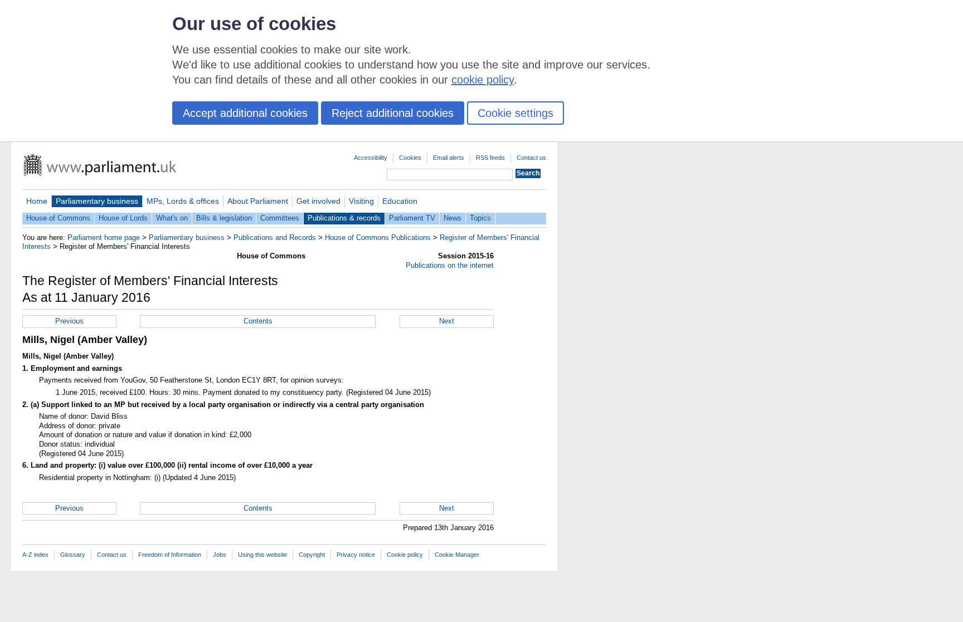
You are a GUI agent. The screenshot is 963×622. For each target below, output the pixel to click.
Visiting (361, 201)
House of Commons (58, 218)
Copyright (312, 554)
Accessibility (370, 157)
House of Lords (123, 218)
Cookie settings (515, 113)
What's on (172, 218)
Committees (279, 218)
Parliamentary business (97, 201)
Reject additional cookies (393, 113)
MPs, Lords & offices (183, 201)
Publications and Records (275, 237)
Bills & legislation (224, 218)
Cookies (410, 157)
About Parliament (257, 201)
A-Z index (35, 554)
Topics (480, 218)
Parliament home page (103, 237)
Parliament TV (412, 218)
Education (399, 201)
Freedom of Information (169, 554)
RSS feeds (490, 157)
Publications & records (344, 218)
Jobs (219, 554)
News (452, 218)
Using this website (262, 554)
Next (446, 321)
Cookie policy (405, 554)
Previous (69, 321)
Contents (258, 321)
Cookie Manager (457, 554)
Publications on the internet (450, 265)
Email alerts (448, 157)
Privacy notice (356, 554)
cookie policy (482, 80)
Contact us (531, 157)
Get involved (318, 201)
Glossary (72, 554)
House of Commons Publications (378, 237)
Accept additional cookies (245, 113)
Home (36, 201)
